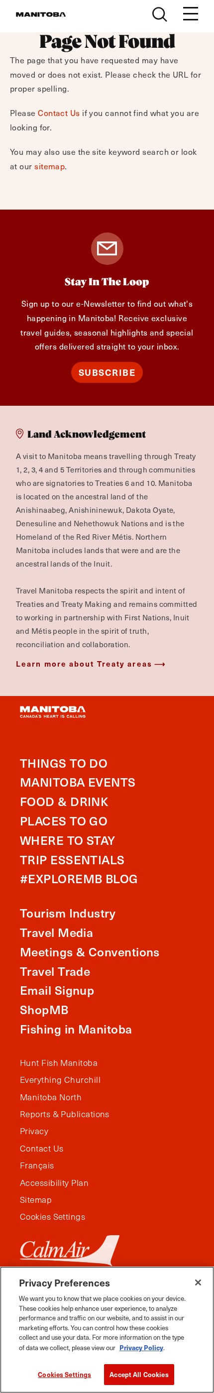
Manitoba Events (78, 782)
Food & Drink (64, 801)
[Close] (198, 1282)
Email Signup (57, 990)
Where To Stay (67, 840)
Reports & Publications (64, 1114)
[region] (107, 1330)
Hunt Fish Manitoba (59, 1063)
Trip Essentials (72, 859)
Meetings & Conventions (90, 951)
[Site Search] (159, 14)
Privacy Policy (141, 1347)
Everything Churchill (60, 1080)
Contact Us (59, 113)
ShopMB (44, 1009)
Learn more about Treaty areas (84, 663)
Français (37, 1165)
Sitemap (36, 1200)
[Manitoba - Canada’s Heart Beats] (41, 14)
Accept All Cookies (138, 1374)
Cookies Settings (64, 1374)
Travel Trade (55, 971)
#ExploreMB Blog (79, 878)
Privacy (34, 1131)
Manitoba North (51, 1097)
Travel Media (56, 932)
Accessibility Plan (54, 1183)
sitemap (49, 166)
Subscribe (107, 372)
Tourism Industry (67, 913)
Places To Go (63, 820)
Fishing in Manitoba (76, 1029)
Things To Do (63, 763)
